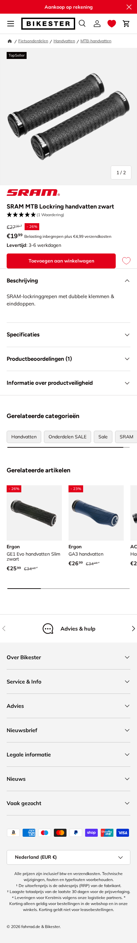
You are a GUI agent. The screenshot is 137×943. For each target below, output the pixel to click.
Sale (103, 437)
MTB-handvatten (95, 40)
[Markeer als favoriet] (123, 260)
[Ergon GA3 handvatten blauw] (96, 513)
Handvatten (64, 40)
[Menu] (10, 23)
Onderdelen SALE (67, 437)
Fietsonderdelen (33, 40)
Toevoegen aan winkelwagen (61, 261)
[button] (111, 23)
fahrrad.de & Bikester (40, 926)
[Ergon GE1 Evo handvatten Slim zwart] (34, 513)
